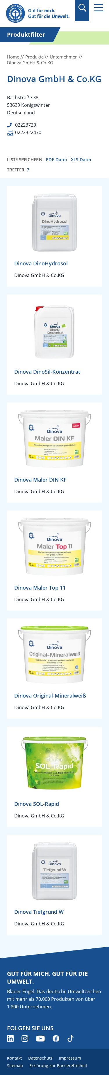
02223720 (25, 125)
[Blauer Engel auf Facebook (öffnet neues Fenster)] (56, 1038)
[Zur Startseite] (38, 13)
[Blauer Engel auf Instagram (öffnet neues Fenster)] (25, 1038)
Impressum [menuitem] (70, 1058)
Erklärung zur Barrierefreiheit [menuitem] (58, 1065)
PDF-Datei (56, 159)
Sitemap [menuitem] (15, 1065)
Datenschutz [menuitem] (40, 1058)
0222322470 (28, 132)
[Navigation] (98, 8)
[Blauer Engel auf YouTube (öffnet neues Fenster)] (40, 1038)
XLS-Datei (81, 159)
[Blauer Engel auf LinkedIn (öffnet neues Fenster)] (10, 1038)
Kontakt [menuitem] (14, 1058)
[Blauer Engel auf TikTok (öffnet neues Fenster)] (70, 1038)
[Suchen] (82, 8)
